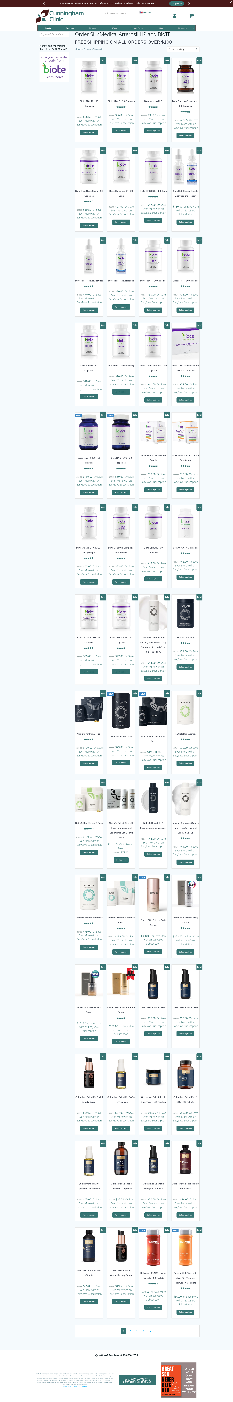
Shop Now (176, 3)
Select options (89, 132)
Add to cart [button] (121, 860)
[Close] (231, 2)
